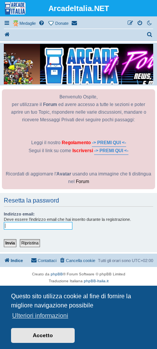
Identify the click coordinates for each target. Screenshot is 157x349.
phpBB (57, 274)
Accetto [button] (43, 335)
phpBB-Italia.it (96, 281)
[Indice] (7, 34)
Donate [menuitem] (62, 23)
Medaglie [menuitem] (27, 23)
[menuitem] (41, 23)
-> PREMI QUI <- (109, 142)
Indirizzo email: (19, 214)
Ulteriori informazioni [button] (40, 315)
